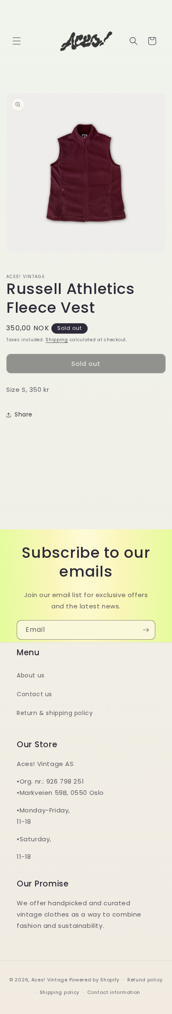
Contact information (113, 992)
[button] (17, 41)
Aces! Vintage (49, 979)
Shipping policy (60, 992)
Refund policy (145, 979)
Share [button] (24, 414)
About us (31, 675)
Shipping (57, 340)
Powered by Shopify (94, 979)
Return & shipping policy (55, 713)
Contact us (34, 694)
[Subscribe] (146, 630)
